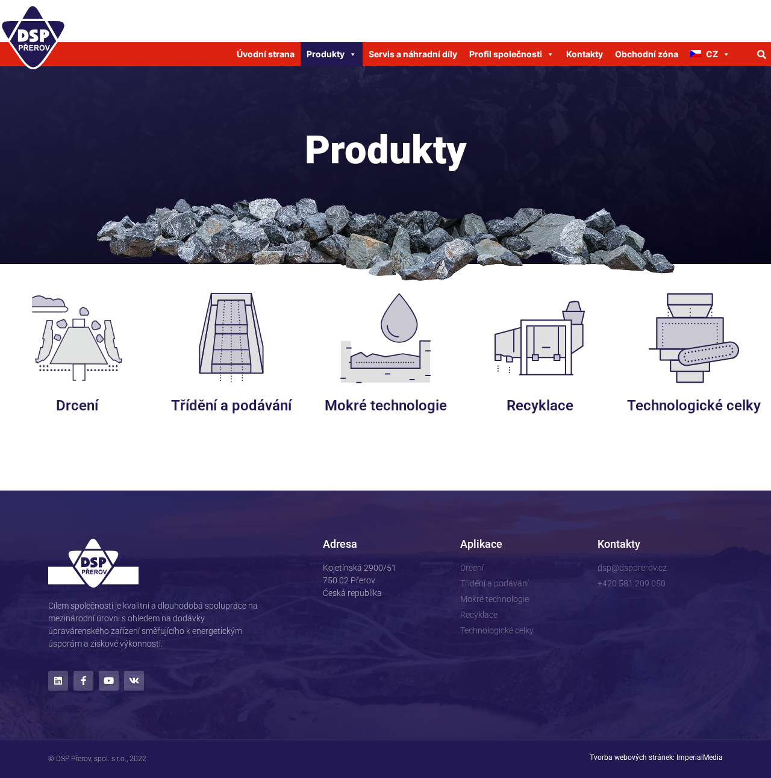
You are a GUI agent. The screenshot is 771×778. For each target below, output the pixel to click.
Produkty (326, 54)
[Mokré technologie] (385, 338)
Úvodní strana (266, 54)
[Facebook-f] (83, 681)
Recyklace (540, 405)
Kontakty (584, 54)
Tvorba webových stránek (631, 757)
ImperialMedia (699, 757)
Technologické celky (694, 405)
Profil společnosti (505, 54)
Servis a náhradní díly (413, 54)
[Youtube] (109, 681)
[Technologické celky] (694, 338)
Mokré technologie (386, 405)
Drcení (77, 405)
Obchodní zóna (646, 54)
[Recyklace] (540, 338)
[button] (762, 54)
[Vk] (134, 681)
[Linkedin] (58, 681)
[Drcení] (77, 338)
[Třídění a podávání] (231, 338)
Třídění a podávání (231, 405)
